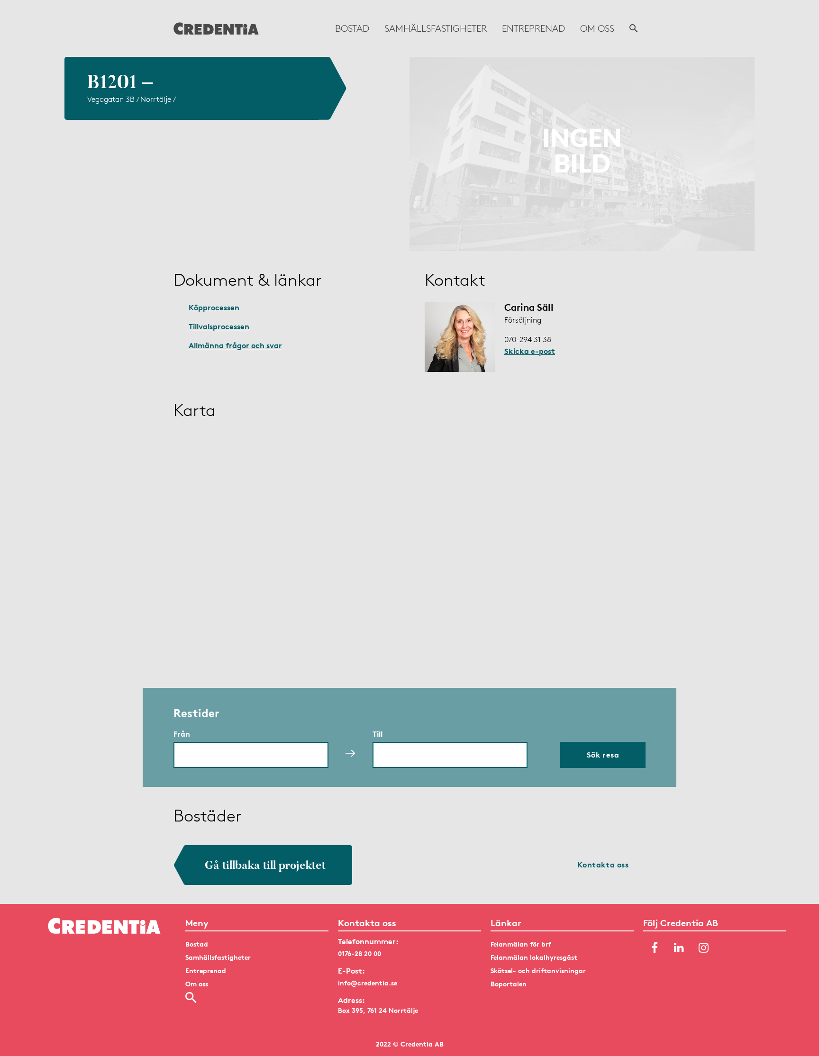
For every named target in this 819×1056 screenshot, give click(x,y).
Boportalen (509, 984)
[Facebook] (654, 948)
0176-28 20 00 (359, 953)
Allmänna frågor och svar (235, 345)
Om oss (597, 28)
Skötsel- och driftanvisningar (538, 970)
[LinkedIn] (679, 948)
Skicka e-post (529, 351)
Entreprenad (533, 28)
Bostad (352, 28)
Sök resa (603, 754)
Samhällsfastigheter (435, 28)
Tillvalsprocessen (219, 326)
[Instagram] (703, 948)
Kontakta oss (603, 864)
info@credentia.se (367, 983)
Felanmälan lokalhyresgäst (534, 957)
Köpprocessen (214, 307)
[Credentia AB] (216, 28)
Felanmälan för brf (521, 944)
